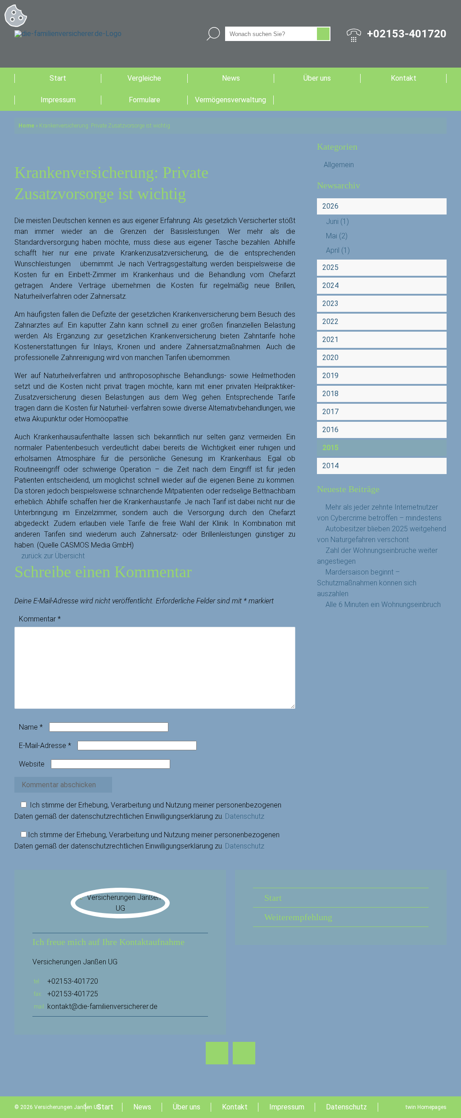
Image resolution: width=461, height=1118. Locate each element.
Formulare (144, 100)
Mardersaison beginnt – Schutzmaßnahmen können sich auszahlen (366, 583)
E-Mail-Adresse (45, 745)
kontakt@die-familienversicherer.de (102, 1006)
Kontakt (403, 78)
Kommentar (40, 619)
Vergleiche (144, 78)
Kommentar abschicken (59, 784)
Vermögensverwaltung (230, 100)
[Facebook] (217, 1053)
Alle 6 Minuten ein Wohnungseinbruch (383, 604)
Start (58, 78)
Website (32, 764)
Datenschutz (244, 816)
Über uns (317, 78)
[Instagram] (244, 1053)
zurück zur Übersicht (53, 556)
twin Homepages (426, 1107)
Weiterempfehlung (298, 917)
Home (26, 126)
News (231, 78)
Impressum (58, 100)
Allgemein (339, 164)
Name (31, 727)
